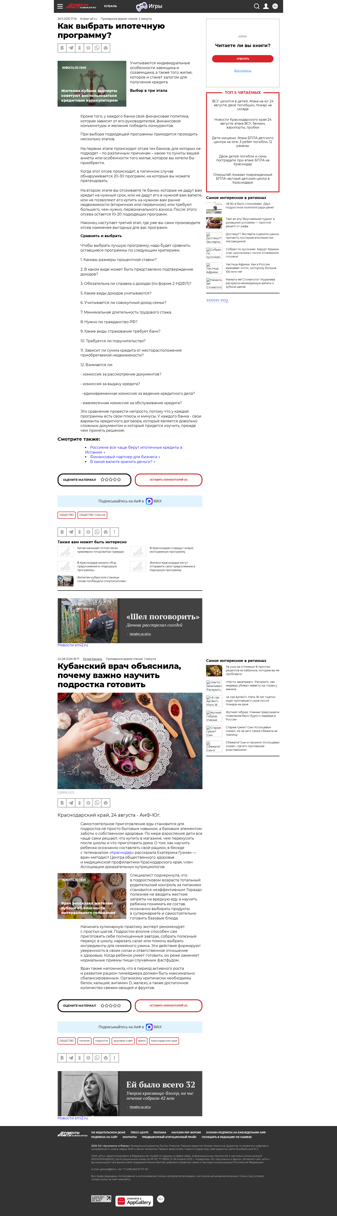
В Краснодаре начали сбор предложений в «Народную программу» (97, 566)
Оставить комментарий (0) (169, 479)
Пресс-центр (139, 1132)
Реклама (160, 1132)
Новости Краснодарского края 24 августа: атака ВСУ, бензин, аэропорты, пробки (242, 123)
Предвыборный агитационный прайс (169, 1137)
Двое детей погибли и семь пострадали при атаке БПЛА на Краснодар (242, 160)
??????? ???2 (217, 301)
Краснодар (121, 852)
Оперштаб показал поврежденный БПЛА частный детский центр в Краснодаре (242, 179)
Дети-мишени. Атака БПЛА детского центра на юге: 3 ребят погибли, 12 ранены (242, 142)
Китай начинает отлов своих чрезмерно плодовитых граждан (100, 549)
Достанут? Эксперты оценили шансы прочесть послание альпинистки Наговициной (252, 237)
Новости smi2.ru (73, 645)
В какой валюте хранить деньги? (121, 462)
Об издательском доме (108, 1132)
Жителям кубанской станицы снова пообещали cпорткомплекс (101, 579)
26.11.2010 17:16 (67, 18)
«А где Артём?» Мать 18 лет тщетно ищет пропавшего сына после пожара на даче (251, 700)
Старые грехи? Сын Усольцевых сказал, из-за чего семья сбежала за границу (251, 731)
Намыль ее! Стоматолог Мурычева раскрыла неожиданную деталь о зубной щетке (250, 283)
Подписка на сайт (104, 1137)
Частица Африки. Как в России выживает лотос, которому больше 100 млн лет (251, 268)
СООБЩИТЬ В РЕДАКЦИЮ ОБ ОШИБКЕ (227, 1137)
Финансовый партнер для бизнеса (123, 457)
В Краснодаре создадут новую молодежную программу (171, 549)
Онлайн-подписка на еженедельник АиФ (236, 1132)
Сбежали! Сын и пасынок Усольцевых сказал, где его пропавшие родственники (252, 746)
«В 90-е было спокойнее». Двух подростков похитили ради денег (250, 205)
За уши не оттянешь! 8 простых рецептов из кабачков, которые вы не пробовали (252, 670)
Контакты (130, 1137)
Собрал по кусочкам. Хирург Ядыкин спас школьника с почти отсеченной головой (252, 252)
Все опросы (242, 70)
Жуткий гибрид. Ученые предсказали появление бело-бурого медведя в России (252, 715)
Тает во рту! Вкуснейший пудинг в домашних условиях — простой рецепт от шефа (250, 222)
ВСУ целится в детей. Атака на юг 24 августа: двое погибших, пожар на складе (242, 105)
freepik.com (66, 792)
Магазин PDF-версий (186, 1132)
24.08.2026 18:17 (68, 659)
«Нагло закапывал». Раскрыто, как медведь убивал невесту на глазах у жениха (251, 685)
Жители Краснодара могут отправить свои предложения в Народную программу (172, 566)
